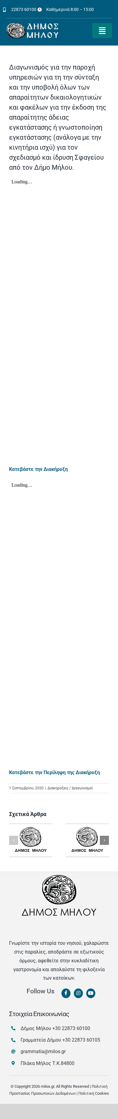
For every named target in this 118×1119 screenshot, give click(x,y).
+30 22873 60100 (71, 1028)
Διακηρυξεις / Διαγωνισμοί (70, 788)
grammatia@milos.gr (43, 1051)
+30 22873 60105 (81, 1040)
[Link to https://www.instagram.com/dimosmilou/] (78, 993)
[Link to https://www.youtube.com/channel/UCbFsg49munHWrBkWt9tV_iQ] (90, 993)
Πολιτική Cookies (93, 1093)
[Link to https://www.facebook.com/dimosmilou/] (65, 993)
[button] (13, 840)
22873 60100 (23, 9)
